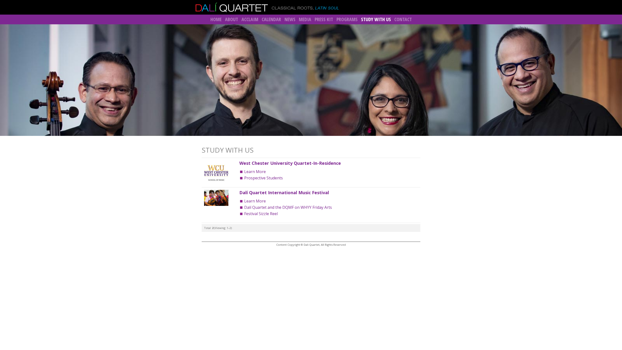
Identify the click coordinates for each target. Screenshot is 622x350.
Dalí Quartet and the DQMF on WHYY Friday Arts (288, 207)
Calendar (271, 19)
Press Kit (324, 19)
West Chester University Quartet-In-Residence (290, 163)
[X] (416, 7)
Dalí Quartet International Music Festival (284, 192)
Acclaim (250, 19)
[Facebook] (407, 7)
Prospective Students (263, 178)
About (231, 19)
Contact (403, 19)
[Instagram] (425, 7)
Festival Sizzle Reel (261, 213)
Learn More (255, 171)
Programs (347, 19)
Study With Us (376, 19)
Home (216, 19)
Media (305, 19)
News (290, 19)
